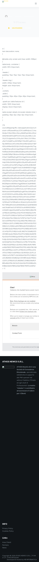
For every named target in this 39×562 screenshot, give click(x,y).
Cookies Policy (8, 531)
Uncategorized (29, 16)
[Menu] (36, 3)
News (4, 548)
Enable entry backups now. (28, 311)
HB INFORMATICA (30, 559)
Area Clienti (6, 542)
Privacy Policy (7, 528)
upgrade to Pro (15, 318)
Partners (5, 545)
